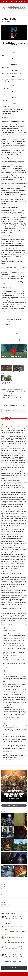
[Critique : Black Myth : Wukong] (7, 858)
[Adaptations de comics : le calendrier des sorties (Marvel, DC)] (7, 819)
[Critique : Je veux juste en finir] (7, 845)
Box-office (3, 884)
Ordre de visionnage (6, 890)
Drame (18, 389)
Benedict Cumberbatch (9, 391)
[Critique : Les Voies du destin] (6, 378)
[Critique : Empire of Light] (6, 368)
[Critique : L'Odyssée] (20, 832)
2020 (4, 389)
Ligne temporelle (5, 888)
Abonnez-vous (14, 967)
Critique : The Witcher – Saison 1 (12, 398)
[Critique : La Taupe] (18, 368)
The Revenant (11, 278)
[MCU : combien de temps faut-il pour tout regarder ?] (7, 832)
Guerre (22, 389)
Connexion (23, 405)
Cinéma (8, 389)
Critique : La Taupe (17, 371)
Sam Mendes (9, 393)
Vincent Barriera (14, 632)
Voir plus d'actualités (14, 805)
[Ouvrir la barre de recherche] (26, 13)
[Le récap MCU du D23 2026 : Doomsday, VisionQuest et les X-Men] (20, 845)
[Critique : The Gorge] (20, 858)
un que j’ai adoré (20, 123)
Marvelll (5, 630)
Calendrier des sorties (6, 886)
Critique (13, 389)
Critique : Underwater (9, 395)
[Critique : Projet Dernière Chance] (20, 871)
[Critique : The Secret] (7, 871)
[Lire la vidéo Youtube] (14, 351)
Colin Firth (19, 391)
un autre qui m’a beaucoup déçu (10, 125)
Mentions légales (19, 973)
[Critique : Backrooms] (20, 819)
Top (2, 894)
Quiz (2, 892)
